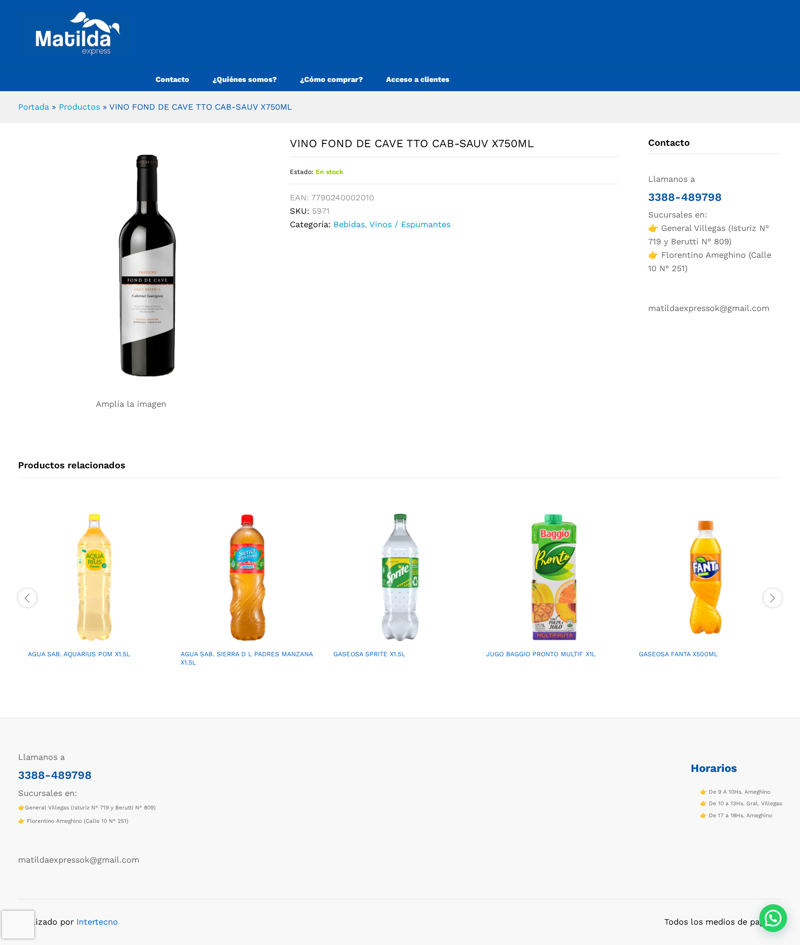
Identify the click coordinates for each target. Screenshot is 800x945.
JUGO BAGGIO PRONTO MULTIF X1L (540, 654)
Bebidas (349, 224)
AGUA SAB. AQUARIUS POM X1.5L (79, 654)
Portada (33, 107)
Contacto (172, 79)
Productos (79, 107)
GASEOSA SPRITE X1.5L (369, 654)
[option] (94, 592)
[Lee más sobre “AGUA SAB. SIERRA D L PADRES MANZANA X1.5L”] (236, 639)
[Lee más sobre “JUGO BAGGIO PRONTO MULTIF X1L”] (542, 639)
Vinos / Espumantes (409, 224)
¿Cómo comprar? (331, 79)
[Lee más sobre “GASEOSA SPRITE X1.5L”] (389, 639)
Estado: (301, 171)
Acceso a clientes (418, 79)
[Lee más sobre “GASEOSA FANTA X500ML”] (695, 639)
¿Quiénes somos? (244, 79)
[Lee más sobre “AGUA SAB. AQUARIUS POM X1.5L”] (84, 639)
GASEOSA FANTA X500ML (678, 654)
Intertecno (97, 921)
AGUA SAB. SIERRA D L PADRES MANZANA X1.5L (246, 658)
